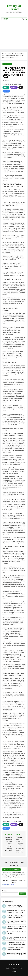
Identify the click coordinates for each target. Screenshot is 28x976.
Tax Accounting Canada (8, 884)
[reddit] (18, 964)
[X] (10, 964)
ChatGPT (6, 87)
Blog (13, 53)
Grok (21, 87)
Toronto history (6, 53)
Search (4, 891)
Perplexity (14, 87)
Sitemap (14, 971)
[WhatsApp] (14, 964)
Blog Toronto (7, 64)
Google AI (6, 91)
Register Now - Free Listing (11, 869)
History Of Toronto (14, 7)
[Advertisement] (14, 35)
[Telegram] (12, 964)
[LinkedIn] (16, 964)
